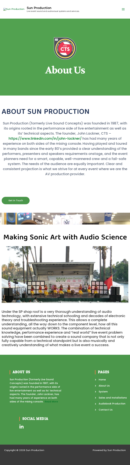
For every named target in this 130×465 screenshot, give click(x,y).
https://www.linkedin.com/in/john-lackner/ (45, 138)
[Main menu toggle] (123, 9)
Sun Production (39, 8)
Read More (51, 401)
